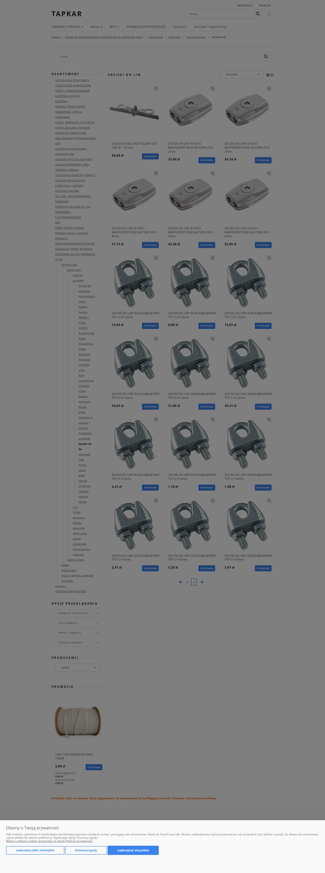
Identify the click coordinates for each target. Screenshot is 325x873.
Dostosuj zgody (86, 850)
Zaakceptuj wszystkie (133, 850)
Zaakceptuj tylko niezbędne (35, 850)
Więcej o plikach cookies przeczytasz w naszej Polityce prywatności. (49, 841)
